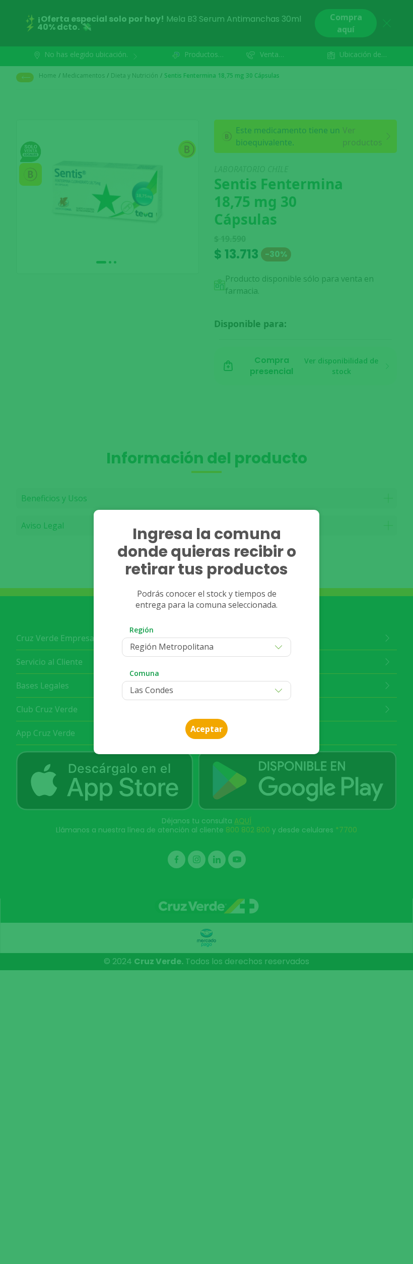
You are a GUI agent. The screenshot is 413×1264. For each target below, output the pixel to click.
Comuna (144, 673)
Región (141, 630)
